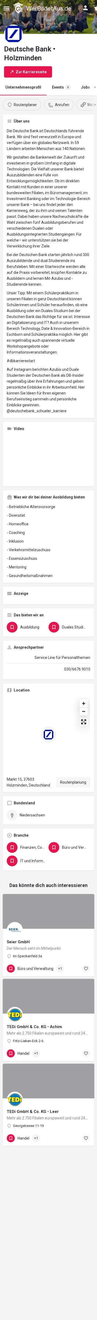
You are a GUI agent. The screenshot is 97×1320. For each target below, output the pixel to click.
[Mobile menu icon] (6, 8)
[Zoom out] (84, 711)
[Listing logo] (13, 34)
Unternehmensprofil (23, 87)
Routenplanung (73, 782)
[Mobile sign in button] (85, 7)
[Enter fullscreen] (84, 722)
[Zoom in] (84, 703)
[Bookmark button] (86, 968)
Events (60, 87)
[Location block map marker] (48, 734)
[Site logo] (42, 8)
